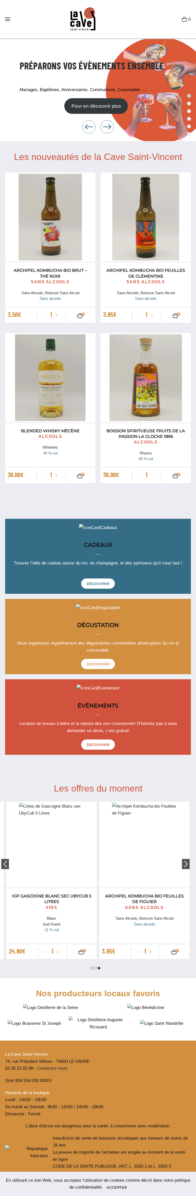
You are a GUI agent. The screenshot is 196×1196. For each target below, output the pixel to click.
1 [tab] (92, 968)
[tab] (189, 111)
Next (186, 864)
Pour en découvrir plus (96, 106)
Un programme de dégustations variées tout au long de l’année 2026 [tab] (189, 103)
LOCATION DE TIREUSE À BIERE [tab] (189, 119)
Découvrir (98, 584)
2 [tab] (95, 968)
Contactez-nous (52, 1068)
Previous (5, 864)
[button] (7, 19)
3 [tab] (99, 968)
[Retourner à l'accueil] (81, 19)
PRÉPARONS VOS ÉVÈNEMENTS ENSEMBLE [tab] (189, 96)
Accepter (117, 1187)
